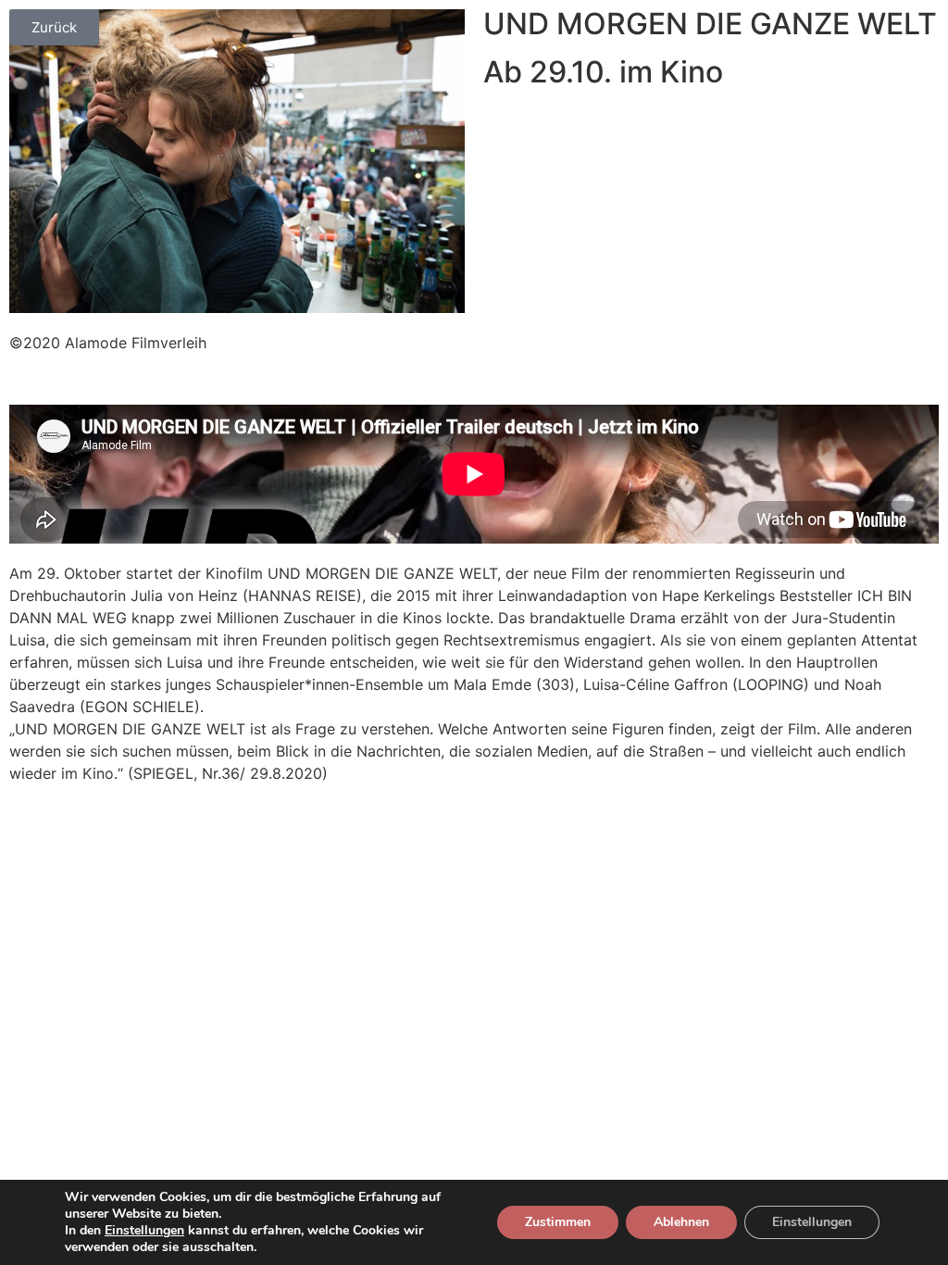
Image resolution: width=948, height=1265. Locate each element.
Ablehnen (681, 1222)
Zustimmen (558, 1222)
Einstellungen (144, 1230)
